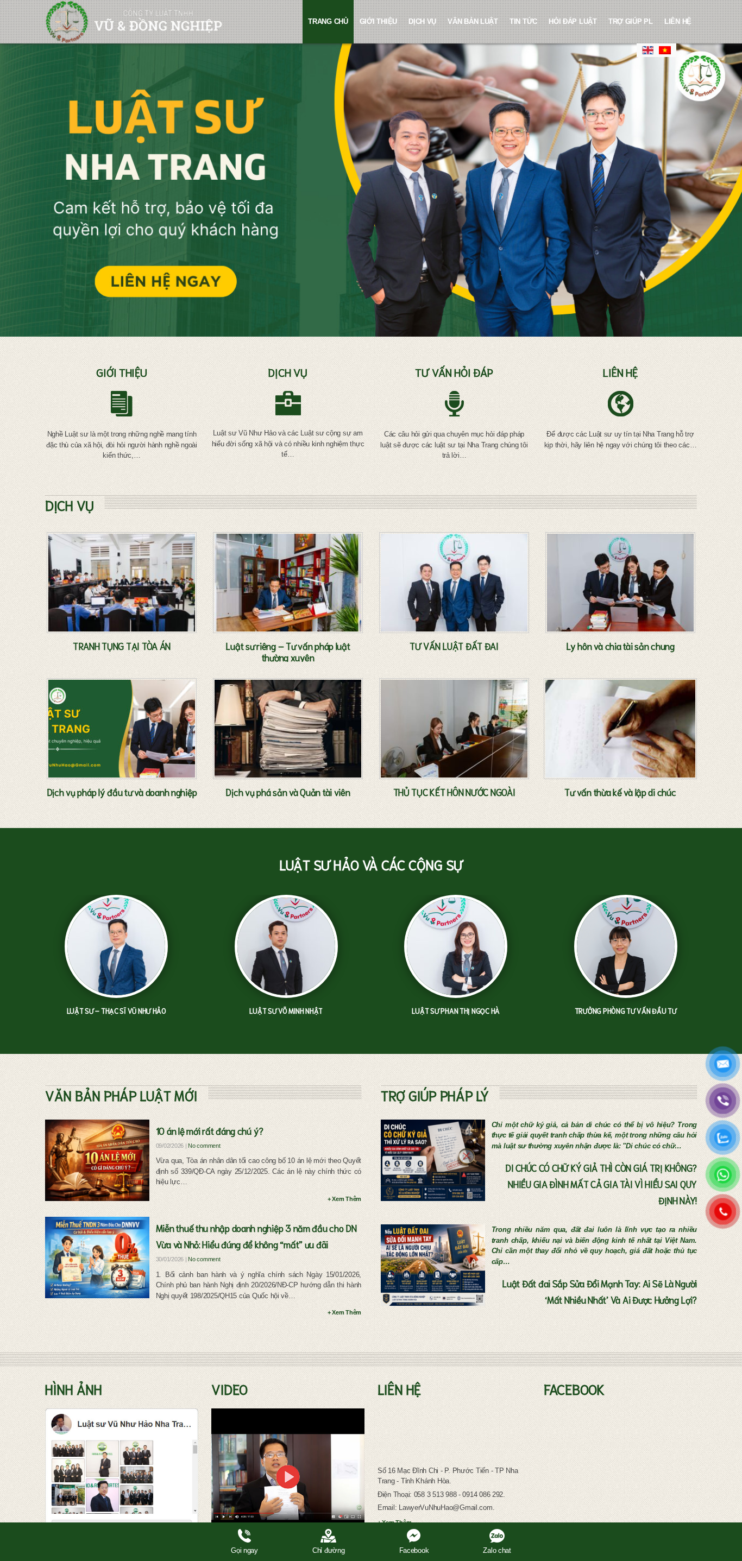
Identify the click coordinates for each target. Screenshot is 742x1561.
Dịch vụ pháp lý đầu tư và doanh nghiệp (122, 792)
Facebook (414, 1550)
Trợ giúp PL (630, 21)
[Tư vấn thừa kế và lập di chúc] (620, 729)
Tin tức (523, 21)
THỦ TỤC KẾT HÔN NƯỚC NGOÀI (454, 792)
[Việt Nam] (665, 50)
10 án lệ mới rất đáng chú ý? (209, 1130)
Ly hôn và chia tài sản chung (620, 646)
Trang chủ (328, 21)
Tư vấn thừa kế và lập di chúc (620, 792)
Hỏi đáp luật (573, 21)
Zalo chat (497, 1550)
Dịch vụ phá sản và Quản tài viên (287, 792)
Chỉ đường (328, 1550)
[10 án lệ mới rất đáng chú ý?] (97, 1160)
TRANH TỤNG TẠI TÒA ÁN (122, 646)
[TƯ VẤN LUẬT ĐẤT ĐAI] (454, 582)
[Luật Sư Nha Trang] (134, 21)
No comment (204, 1145)
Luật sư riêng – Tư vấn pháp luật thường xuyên (287, 651)
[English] (647, 50)
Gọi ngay (244, 1550)
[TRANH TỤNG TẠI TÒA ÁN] (121, 582)
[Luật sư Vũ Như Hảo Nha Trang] (121, 1476)
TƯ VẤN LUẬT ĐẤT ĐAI (454, 646)
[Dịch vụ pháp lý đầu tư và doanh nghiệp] (121, 729)
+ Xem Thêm (344, 1199)
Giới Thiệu (378, 21)
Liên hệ (677, 21)
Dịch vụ (422, 21)
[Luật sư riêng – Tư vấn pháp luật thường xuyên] (288, 582)
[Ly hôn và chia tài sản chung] (620, 582)
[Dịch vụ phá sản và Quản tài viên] (288, 729)
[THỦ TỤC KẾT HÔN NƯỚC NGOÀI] (454, 729)
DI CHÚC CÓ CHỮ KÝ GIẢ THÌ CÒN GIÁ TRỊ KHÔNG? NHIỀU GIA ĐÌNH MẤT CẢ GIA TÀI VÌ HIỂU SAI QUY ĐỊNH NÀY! (601, 1183)
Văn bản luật (473, 21)
